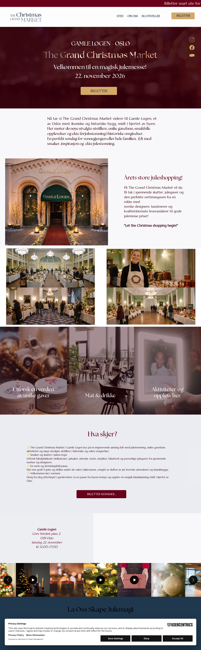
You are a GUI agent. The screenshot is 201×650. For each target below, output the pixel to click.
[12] (192, 39)
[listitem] (33, 371)
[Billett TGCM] (192, 55)
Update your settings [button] (182, 522)
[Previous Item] (7, 579)
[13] (192, 47)
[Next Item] (193, 579)
